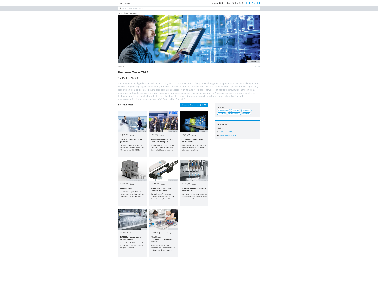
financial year (246, 114)
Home (120, 13)
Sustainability (222, 114)
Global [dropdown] (240, 3)
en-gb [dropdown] (221, 3)
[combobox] (189, 8)
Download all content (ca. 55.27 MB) (194, 105)
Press (120, 3)
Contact (127, 3)
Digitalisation (235, 110)
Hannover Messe (246, 110)
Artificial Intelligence (223, 110)
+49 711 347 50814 (226, 132)
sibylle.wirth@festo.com (228, 135)
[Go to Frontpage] (253, 3)
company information (234, 114)
